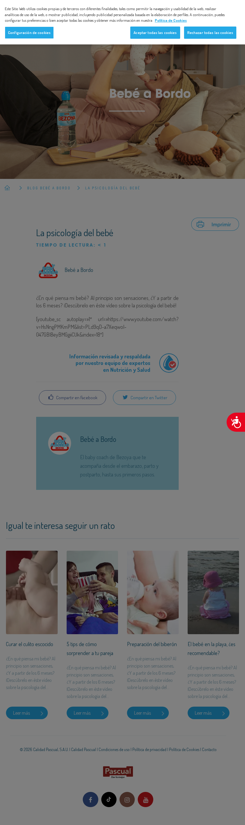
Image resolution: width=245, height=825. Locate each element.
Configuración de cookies (29, 32)
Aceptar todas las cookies (155, 32)
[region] (122, 22)
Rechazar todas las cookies (210, 32)
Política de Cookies (171, 20)
